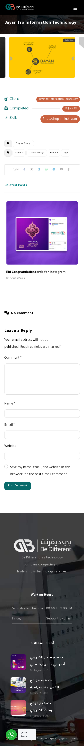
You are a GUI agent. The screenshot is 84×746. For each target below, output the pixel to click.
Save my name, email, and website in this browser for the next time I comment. (40, 471)
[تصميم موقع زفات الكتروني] (18, 708)
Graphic (19, 153)
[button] (75, 8)
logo (65, 153)
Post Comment (17, 485)
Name (9, 404)
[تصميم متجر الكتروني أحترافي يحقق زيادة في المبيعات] (18, 662)
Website (10, 446)
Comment (12, 358)
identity (54, 153)
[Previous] (11, 58)
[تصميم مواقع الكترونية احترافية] (18, 685)
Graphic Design (23, 143)
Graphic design (36, 153)
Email (9, 425)
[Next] (73, 58)
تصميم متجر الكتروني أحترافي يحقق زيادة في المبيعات (47, 664)
